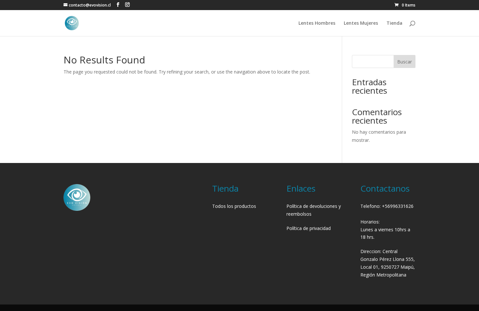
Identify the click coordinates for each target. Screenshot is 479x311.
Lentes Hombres (316, 23)
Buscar (404, 62)
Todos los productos (234, 206)
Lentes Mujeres (361, 23)
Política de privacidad (308, 228)
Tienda (394, 23)
